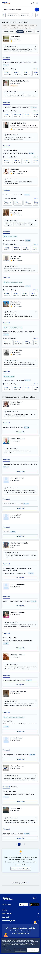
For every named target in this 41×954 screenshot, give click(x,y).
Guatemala (21, 933)
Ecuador (14, 933)
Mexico (23, 931)
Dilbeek (20, 31)
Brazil (27, 933)
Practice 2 (14, 787)
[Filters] (4, 15)
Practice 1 (6, 58)
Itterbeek (29, 31)
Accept (33, 950)
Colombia (28, 931)
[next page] (24, 844)
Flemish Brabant (8, 31)
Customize (8, 950)
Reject (20, 950)
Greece (12, 931)
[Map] (37, 15)
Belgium (17, 931)
